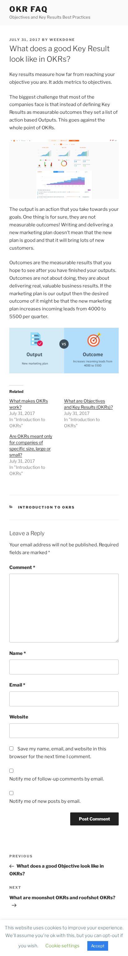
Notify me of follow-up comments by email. (56, 779)
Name (17, 653)
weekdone (62, 40)
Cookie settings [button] (62, 946)
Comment (22, 567)
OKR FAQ (28, 9)
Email (17, 685)
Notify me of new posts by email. (44, 801)
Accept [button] (97, 945)
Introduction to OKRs (46, 507)
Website (18, 717)
